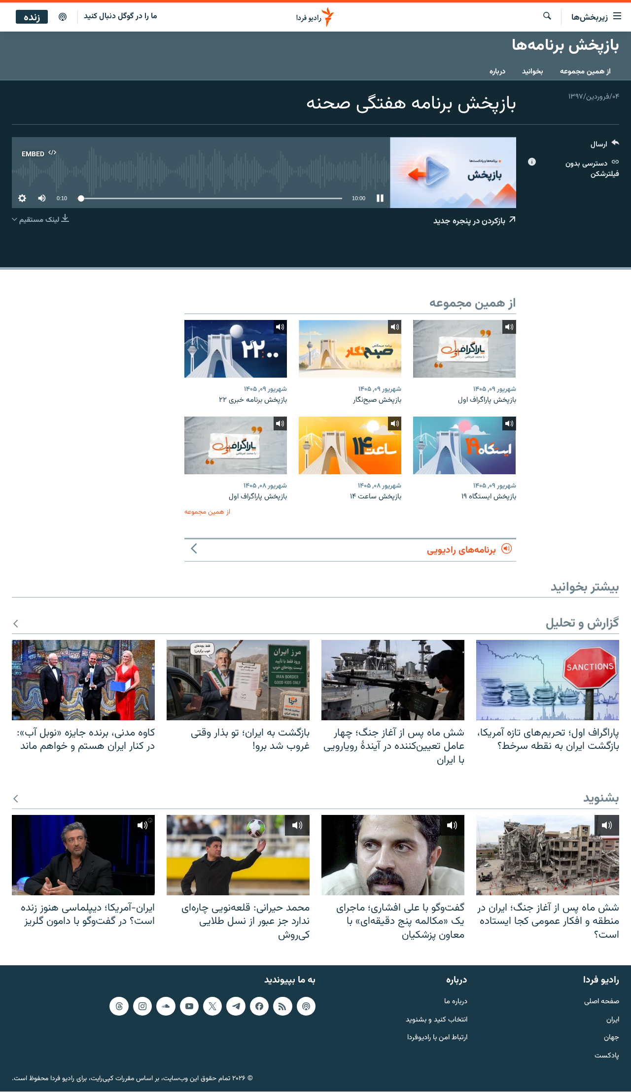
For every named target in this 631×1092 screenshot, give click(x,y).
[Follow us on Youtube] (189, 1006)
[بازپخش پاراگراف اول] (464, 349)
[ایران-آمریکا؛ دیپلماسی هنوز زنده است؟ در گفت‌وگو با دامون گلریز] (83, 855)
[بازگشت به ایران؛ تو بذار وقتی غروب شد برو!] (238, 680)
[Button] (605, 146)
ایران (612, 1020)
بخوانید (532, 71)
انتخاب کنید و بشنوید (436, 1020)
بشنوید (601, 799)
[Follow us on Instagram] (142, 1006)
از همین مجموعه (585, 71)
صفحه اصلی (601, 1002)
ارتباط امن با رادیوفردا (437, 1038)
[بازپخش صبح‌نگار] (350, 349)
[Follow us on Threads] (118, 1006)
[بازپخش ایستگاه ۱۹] (464, 445)
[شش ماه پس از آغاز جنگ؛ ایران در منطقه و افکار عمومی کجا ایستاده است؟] (547, 855)
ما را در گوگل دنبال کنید (120, 16)
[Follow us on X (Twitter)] (212, 1006)
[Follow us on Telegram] (235, 1006)
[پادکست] (62, 17)
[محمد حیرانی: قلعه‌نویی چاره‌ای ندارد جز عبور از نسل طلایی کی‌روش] (238, 855)
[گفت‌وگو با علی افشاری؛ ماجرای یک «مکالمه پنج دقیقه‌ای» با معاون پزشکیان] (392, 855)
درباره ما (455, 1002)
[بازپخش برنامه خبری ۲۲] (235, 349)
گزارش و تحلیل (582, 624)
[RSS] (282, 1006)
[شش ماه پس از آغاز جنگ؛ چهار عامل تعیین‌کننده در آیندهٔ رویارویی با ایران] (392, 680)
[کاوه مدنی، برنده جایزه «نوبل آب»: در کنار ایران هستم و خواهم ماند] (83, 680)
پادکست (607, 1057)
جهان (611, 1038)
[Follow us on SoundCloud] (165, 1006)
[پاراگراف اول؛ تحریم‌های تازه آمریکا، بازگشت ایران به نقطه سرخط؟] (547, 680)
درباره (497, 71)
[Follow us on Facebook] (259, 1006)
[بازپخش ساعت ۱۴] (350, 445)
